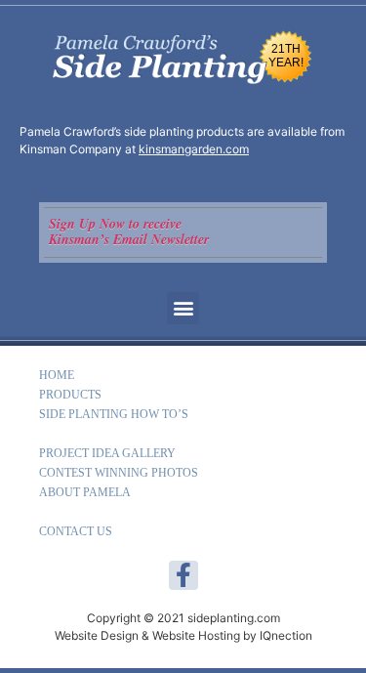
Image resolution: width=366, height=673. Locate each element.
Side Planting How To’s (113, 414)
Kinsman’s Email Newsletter (129, 239)
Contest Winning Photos (118, 473)
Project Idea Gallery (107, 453)
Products (70, 394)
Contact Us (75, 531)
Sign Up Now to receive (115, 223)
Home (56, 375)
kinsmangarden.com (194, 149)
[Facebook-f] (183, 575)
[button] (183, 308)
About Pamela (85, 492)
